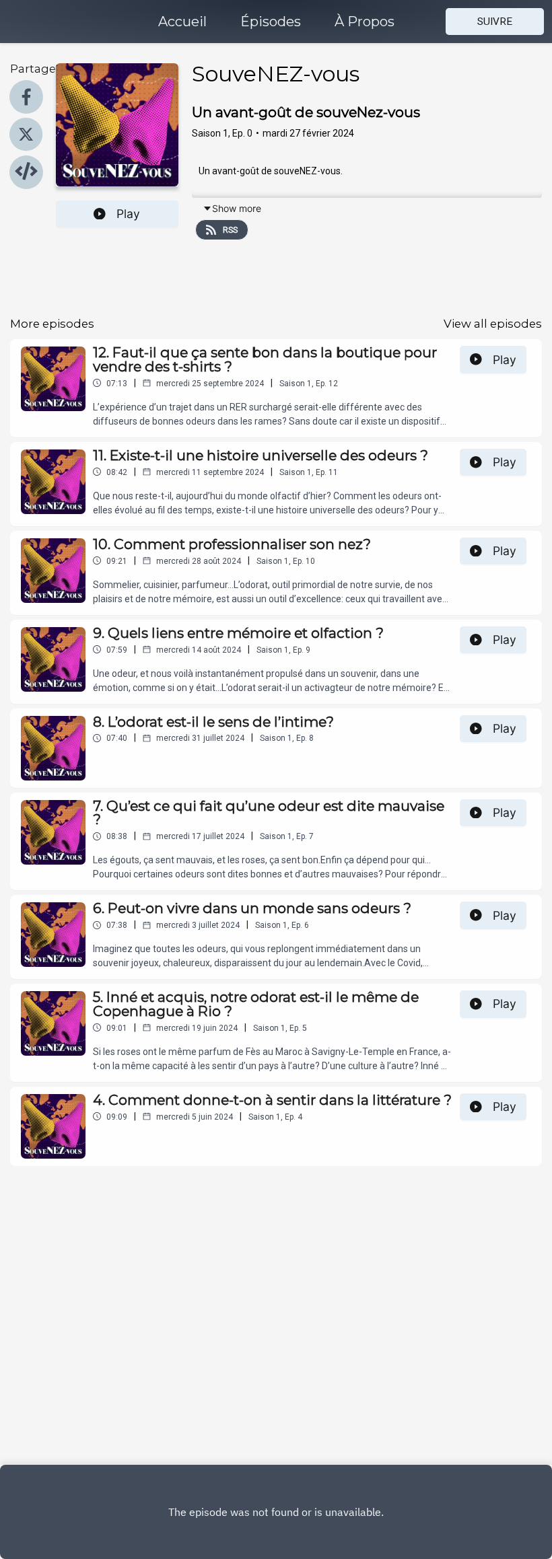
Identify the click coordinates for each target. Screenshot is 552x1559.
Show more (236, 208)
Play (128, 214)
